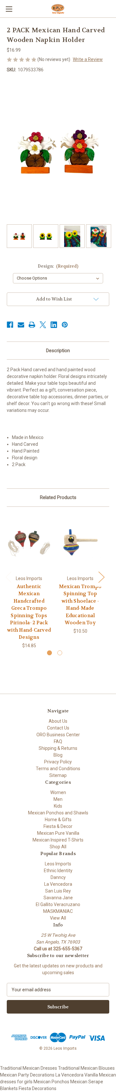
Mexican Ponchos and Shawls (58, 812)
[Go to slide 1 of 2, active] (49, 652)
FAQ (58, 741)
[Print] (32, 324)
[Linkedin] (54, 324)
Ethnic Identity (58, 870)
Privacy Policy (58, 761)
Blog (58, 755)
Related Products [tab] (58, 497)
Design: (58, 266)
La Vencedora (58, 884)
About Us (58, 721)
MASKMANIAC (58, 911)
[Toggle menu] (9, 9)
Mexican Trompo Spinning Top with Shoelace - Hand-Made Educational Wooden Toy (80, 604)
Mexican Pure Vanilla (58, 833)
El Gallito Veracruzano (58, 904)
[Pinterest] (65, 324)
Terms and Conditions (58, 768)
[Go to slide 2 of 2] (59, 652)
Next (101, 577)
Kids (58, 806)
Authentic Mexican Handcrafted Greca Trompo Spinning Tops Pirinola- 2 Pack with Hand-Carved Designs (29, 612)
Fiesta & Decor (58, 826)
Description (58, 350)
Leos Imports (58, 863)
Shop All (58, 846)
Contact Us (58, 727)
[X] (43, 324)
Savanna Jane (58, 897)
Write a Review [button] (88, 59)
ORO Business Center (58, 734)
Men (58, 799)
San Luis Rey (58, 890)
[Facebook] (10, 324)
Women (58, 792)
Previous (8, 577)
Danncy (58, 877)
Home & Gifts (58, 819)
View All (58, 918)
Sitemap (58, 775)
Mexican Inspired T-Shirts (58, 839)
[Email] (21, 324)
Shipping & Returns (58, 748)
